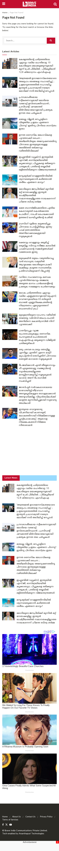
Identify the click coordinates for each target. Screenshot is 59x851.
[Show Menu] (3, 4)
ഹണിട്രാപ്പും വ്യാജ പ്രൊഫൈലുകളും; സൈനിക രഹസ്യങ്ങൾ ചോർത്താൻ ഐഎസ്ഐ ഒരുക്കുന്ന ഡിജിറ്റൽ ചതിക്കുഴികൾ (37, 337)
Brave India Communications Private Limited (26, 830)
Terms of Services (10, 820)
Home (4, 13)
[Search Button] (55, 4)
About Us (16, 817)
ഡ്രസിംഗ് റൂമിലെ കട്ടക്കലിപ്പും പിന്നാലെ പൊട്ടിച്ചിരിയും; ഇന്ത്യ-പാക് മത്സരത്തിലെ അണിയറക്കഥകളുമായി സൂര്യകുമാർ (35, 230)
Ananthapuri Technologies (31, 833)
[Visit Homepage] (29, 4)
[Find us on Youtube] (10, 825)
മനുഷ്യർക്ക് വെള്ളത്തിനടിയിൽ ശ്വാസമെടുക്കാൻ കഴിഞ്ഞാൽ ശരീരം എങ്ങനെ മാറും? (35, 179)
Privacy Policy (46, 817)
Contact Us (30, 817)
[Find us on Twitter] (6, 825)
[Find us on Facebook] (3, 825)
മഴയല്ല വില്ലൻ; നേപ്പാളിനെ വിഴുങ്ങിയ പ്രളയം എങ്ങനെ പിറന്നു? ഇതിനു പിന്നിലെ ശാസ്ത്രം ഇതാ (36, 547)
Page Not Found (16, 13)
